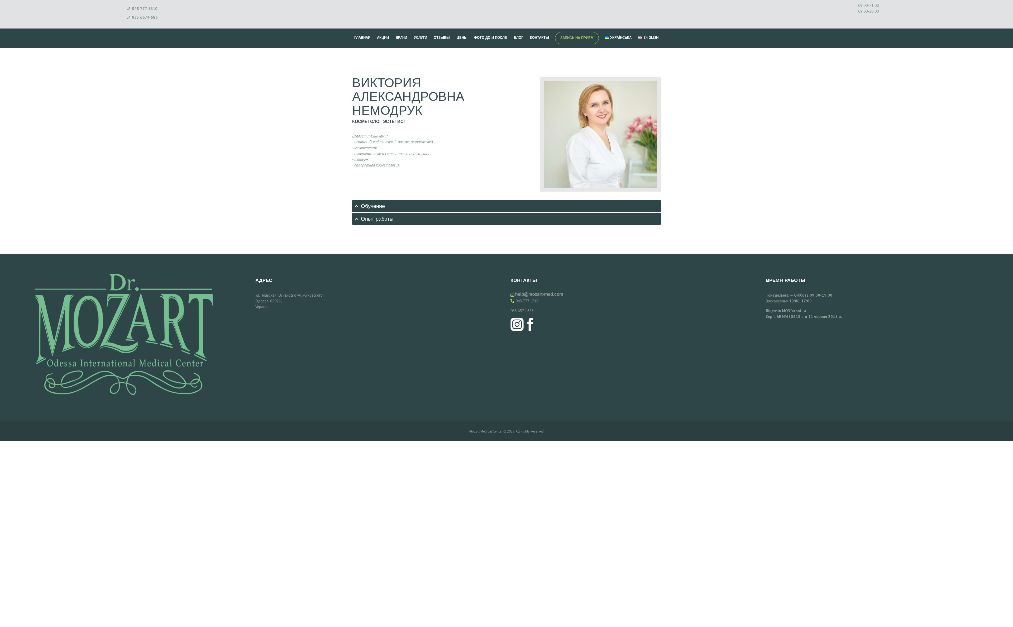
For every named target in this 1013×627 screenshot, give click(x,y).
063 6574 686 (522, 310)
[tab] (506, 206)
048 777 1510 (526, 300)
